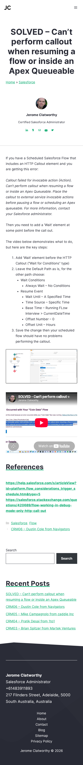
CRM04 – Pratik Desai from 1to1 (30, 621)
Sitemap (41, 736)
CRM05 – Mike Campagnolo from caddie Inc (40, 614)
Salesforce (27, 82)
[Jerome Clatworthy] (8, 8)
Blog (41, 730)
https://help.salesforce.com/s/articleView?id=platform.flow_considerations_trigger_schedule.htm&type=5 (41, 488)
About (41, 719)
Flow (33, 523)
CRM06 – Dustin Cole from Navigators (40, 529)
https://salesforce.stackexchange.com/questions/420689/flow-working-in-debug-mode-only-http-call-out (41, 505)
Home (10, 82)
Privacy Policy (41, 741)
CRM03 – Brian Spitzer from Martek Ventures (41, 628)
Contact (42, 724)
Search (11, 550)
